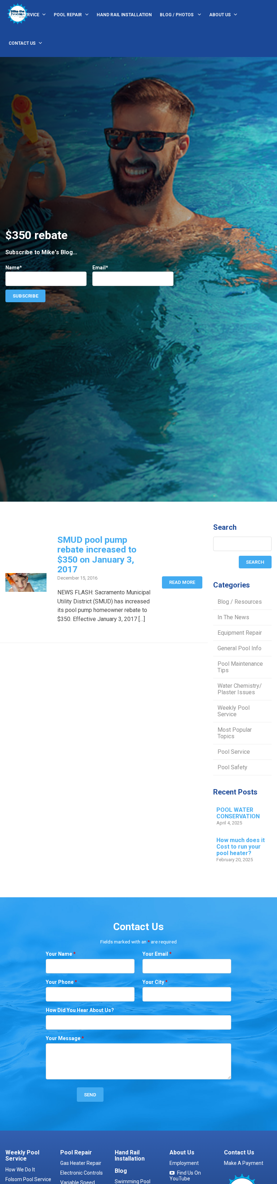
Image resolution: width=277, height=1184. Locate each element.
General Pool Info (239, 648)
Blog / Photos (177, 14)
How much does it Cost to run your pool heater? (240, 847)
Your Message (65, 1038)
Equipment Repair (239, 632)
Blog (121, 1170)
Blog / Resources (239, 601)
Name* (13, 267)
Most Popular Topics (234, 733)
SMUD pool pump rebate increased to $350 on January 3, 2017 (96, 554)
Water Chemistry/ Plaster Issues (239, 689)
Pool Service (24, 14)
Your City (155, 982)
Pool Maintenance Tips (240, 667)
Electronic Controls (81, 1173)
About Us (220, 14)
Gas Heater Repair (80, 1163)
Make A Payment (243, 1163)
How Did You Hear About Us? (80, 1010)
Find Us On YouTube (185, 1175)
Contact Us (22, 43)
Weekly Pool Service (233, 711)
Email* (100, 267)
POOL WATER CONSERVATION (238, 813)
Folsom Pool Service (28, 1179)
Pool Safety (232, 767)
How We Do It (20, 1169)
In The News (233, 617)
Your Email (157, 954)
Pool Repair (68, 14)
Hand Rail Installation (124, 14)
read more (182, 582)
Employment (184, 1163)
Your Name (61, 954)
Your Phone (61, 982)
